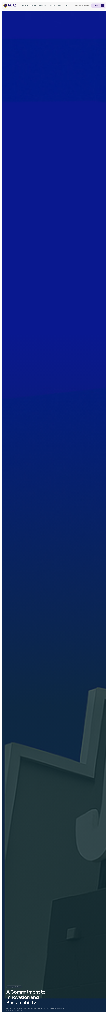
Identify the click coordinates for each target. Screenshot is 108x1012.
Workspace (42, 5)
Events (60, 5)
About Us (33, 5)
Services (53, 5)
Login (66, 5)
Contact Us (96, 5)
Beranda (25, 5)
